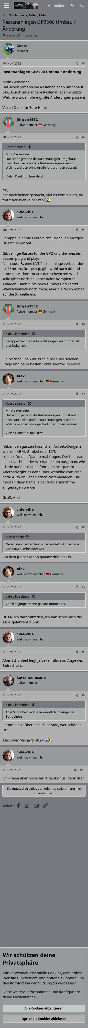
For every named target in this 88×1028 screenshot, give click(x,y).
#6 (84, 527)
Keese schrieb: (16, 147)
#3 (84, 230)
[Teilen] (77, 63)
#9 (84, 695)
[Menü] (6, 5)
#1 (84, 63)
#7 (84, 587)
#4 (84, 324)
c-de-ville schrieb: (18, 334)
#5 (84, 394)
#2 (84, 137)
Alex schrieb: (15, 537)
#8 (84, 652)
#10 (83, 770)
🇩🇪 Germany (46, 125)
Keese (10, 36)
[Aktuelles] (72, 5)
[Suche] (82, 5)
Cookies (54, 972)
